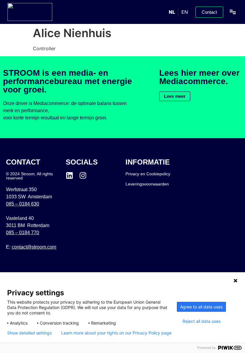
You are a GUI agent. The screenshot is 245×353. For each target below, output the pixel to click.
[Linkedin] (69, 175)
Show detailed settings (29, 333)
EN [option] (184, 12)
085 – (22, 203)
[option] (184, 11)
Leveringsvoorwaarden (147, 184)
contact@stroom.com (34, 246)
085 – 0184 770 (22, 232)
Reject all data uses (201, 321)
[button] (233, 12)
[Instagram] (83, 175)
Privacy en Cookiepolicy (147, 173)
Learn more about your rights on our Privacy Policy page (116, 333)
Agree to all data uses (201, 306)
